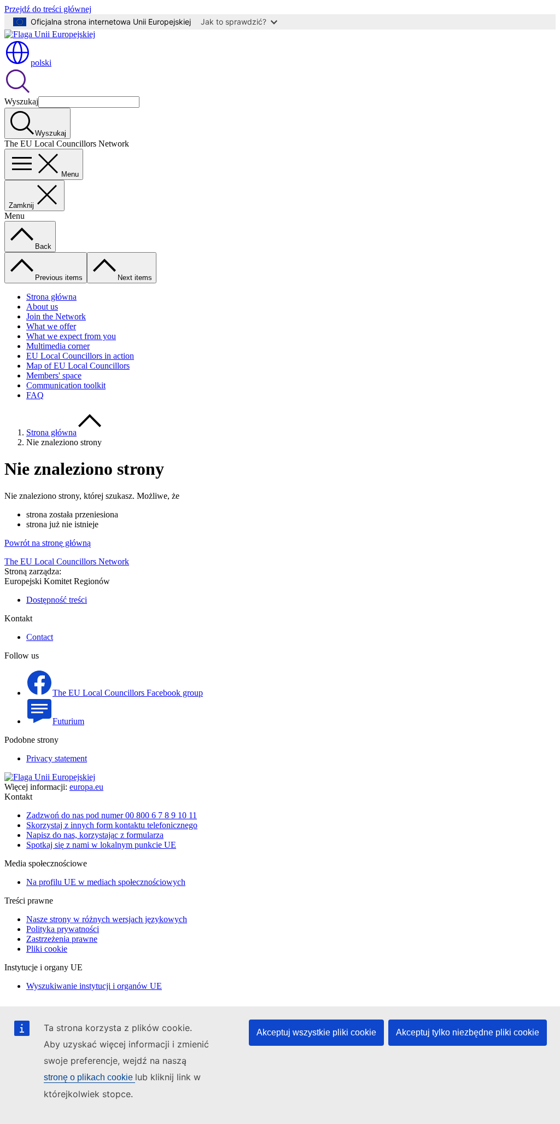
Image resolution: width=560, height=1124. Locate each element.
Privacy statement (56, 758)
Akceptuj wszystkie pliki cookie (316, 1032)
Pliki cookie (46, 948)
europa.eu (86, 786)
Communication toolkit (66, 385)
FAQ (35, 395)
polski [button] (41, 62)
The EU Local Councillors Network (66, 561)
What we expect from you (71, 336)
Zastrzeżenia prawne (61, 939)
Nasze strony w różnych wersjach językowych (106, 919)
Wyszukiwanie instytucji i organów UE (94, 986)
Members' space (53, 375)
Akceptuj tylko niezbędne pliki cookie (467, 1032)
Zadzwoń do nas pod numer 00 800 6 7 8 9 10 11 (111, 815)
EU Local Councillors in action (80, 355)
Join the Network (56, 316)
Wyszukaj (21, 101)
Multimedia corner (58, 346)
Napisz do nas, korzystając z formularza (95, 835)
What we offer (51, 326)
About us (42, 306)
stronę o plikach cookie (89, 1077)
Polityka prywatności (62, 929)
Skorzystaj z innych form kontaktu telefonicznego (111, 825)
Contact (39, 637)
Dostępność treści (56, 599)
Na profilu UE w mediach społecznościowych (105, 882)
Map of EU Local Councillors (78, 365)
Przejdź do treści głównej (47, 9)
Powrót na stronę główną (47, 543)
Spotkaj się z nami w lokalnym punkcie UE (101, 844)
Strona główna (51, 296)
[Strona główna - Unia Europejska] (49, 34)
